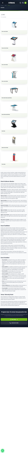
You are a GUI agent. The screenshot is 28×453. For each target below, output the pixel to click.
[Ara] (20, 3)
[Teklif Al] (25, 3)
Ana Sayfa (2, 5)
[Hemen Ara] (23, 3)
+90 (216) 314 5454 (14, 322)
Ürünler (6, 5)
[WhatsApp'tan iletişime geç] (2, 450)
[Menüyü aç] (2, 3)
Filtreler (4, 14)
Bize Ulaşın (14, 319)
